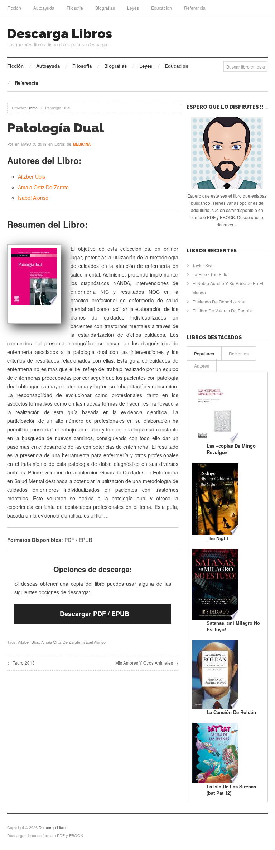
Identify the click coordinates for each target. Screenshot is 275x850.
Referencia (195, 8)
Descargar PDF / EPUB (94, 613)
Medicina (82, 144)
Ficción (14, 8)
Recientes (239, 353)
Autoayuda (43, 8)
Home (32, 107)
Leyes (133, 8)
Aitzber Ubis (31, 176)
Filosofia (75, 8)
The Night (217, 538)
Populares (204, 353)
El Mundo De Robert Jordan (219, 301)
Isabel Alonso (33, 197)
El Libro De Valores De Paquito (222, 310)
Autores (201, 366)
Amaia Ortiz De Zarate (43, 187)
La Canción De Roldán (231, 712)
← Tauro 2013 (21, 663)
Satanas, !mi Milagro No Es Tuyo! (233, 626)
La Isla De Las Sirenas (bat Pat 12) (231, 789)
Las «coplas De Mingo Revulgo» (231, 448)
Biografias (105, 8)
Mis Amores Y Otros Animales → (146, 663)
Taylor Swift (203, 265)
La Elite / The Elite (209, 274)
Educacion (161, 8)
